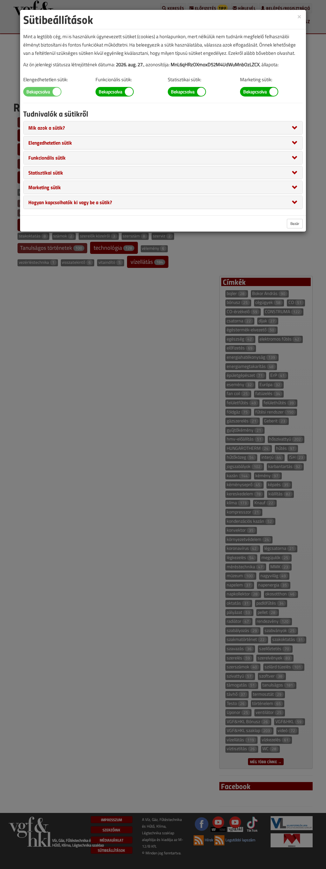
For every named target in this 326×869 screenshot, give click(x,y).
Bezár (294, 223)
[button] (46, 127)
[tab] (163, 127)
